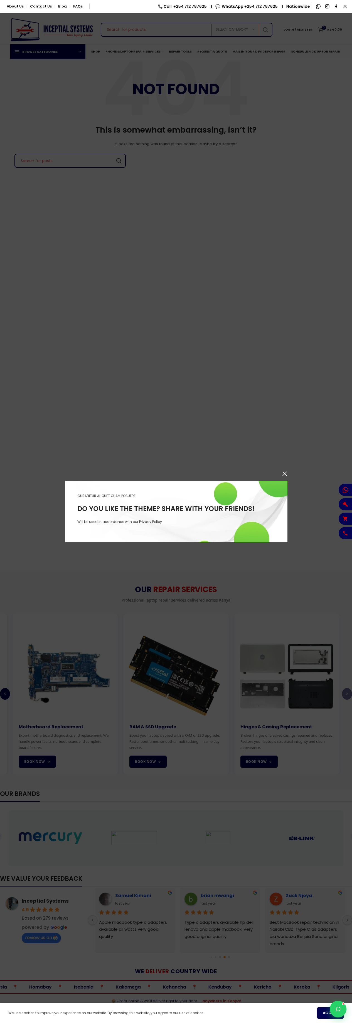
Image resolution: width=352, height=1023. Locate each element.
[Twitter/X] (345, 6)
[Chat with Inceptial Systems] (338, 1009)
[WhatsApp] (318, 6)
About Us (15, 6)
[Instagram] (327, 6)
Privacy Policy (150, 521)
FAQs (78, 6)
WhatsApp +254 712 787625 (245, 6)
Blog (62, 6)
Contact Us (41, 6)
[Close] (285, 474)
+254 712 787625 (185, 6)
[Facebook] (336, 6)
